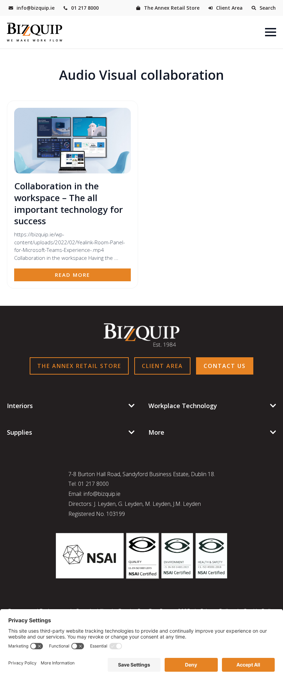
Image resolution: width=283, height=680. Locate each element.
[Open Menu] (270, 32)
